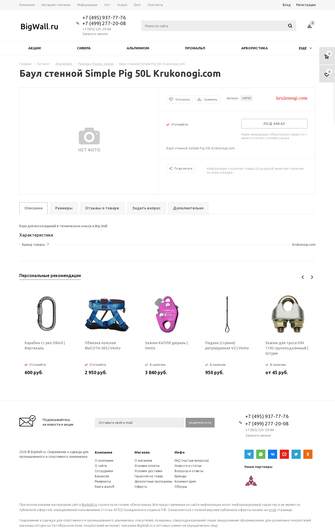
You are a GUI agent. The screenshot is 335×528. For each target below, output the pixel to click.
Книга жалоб (104, 486)
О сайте (101, 465)
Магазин (142, 452)
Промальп (195, 48)
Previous (303, 277)
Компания (103, 452)
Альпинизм (138, 48)
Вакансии (102, 476)
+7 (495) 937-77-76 (104, 17)
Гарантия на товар (149, 476)
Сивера (84, 48)
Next (312, 277)
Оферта (141, 486)
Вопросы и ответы (189, 471)
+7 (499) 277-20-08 (104, 23)
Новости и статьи (188, 465)
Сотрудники (104, 471)
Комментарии (185, 481)
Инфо (180, 452)
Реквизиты (103, 481)
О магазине (143, 460)
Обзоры (181, 486)
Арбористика (254, 48)
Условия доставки (148, 471)
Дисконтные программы (153, 481)
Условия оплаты (147, 465)
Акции (34, 48)
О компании (104, 460)
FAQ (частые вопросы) (192, 460)
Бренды (180, 476)
